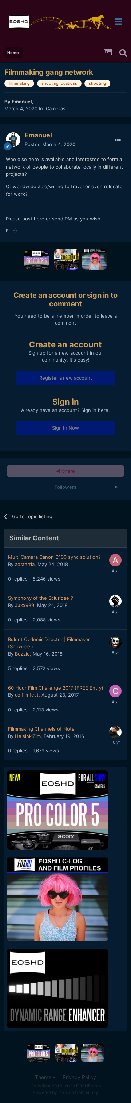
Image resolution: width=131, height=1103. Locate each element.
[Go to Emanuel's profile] (13, 139)
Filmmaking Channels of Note (41, 729)
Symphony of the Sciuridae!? (40, 598)
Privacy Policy (79, 1077)
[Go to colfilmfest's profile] (115, 691)
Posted (50, 144)
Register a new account (65, 378)
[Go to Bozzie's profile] (115, 642)
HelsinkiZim (28, 736)
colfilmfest (27, 695)
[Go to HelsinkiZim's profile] (115, 732)
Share (67, 471)
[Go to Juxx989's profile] (115, 601)
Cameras (56, 108)
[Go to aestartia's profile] (115, 560)
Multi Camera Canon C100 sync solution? (54, 557)
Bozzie (22, 654)
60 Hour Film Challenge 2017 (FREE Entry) (55, 688)
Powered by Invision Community (65, 1092)
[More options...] (118, 140)
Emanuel (22, 101)
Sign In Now (65, 428)
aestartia (25, 564)
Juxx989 (24, 605)
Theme (44, 1077)
